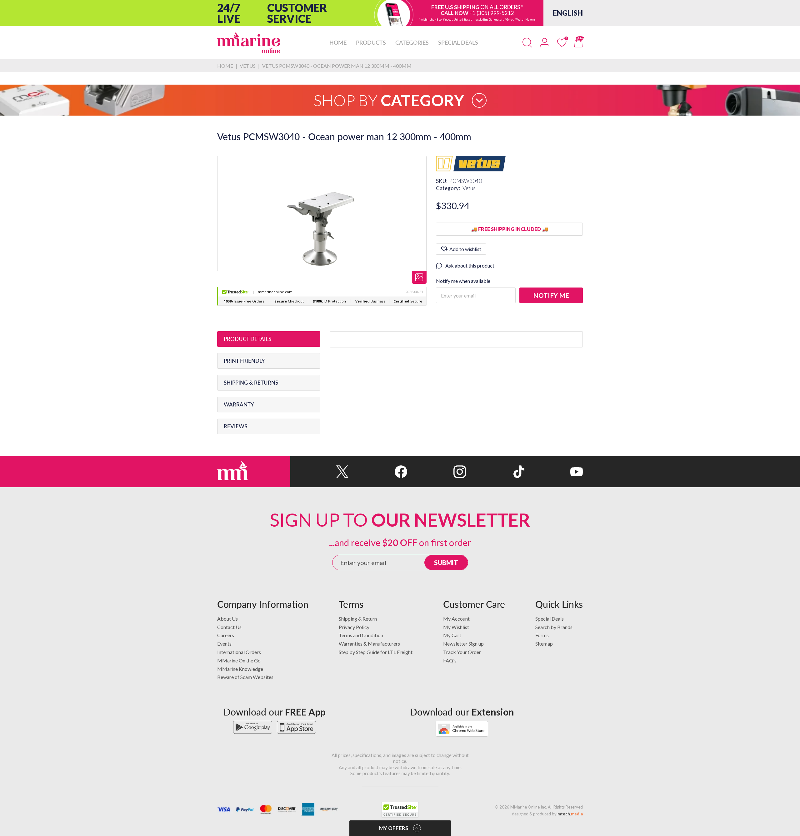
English (568, 12)
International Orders (239, 652)
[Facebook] (378, 472)
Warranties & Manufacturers (369, 644)
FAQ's (450, 660)
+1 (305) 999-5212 (491, 13)
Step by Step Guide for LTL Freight (375, 652)
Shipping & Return (358, 619)
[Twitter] (319, 472)
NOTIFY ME (551, 295)
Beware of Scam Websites (245, 677)
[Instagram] (436, 472)
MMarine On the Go (239, 660)
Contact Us (229, 627)
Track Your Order (462, 652)
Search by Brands (553, 627)
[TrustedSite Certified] (400, 810)
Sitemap (544, 644)
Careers (225, 635)
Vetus (469, 188)
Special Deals (549, 619)
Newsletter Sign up (463, 644)
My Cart (452, 635)
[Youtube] (553, 472)
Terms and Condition (361, 635)
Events (224, 644)
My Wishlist (456, 627)
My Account (456, 619)
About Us (227, 619)
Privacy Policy (354, 627)
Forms (542, 635)
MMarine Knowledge (240, 669)
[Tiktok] (495, 472)
